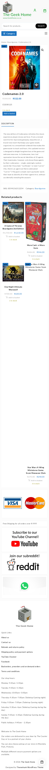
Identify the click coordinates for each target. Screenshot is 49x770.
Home (3, 42)
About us (5, 637)
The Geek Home (28, 762)
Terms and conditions (10, 671)
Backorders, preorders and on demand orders (20, 666)
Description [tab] (7, 123)
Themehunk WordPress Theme (30, 767)
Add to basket (9, 114)
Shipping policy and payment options (17, 652)
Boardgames (12, 42)
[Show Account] (34, 11)
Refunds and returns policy (12, 647)
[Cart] (44, 10)
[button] (42, 50)
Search (41, 26)
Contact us (6, 642)
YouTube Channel (8, 657)
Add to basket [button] (14, 237)
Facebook (5, 662)
